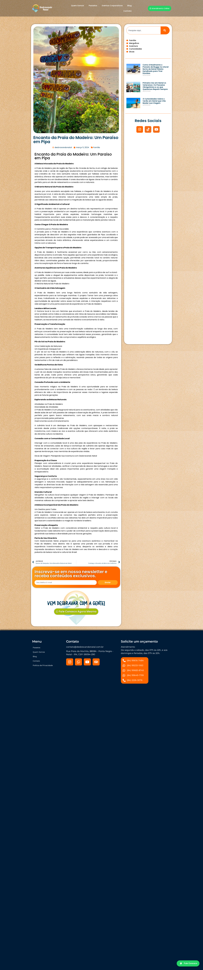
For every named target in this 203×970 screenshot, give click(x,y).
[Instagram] (139, 129)
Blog (129, 5)
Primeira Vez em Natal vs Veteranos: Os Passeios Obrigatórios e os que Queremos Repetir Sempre (155, 86)
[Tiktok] (148, 129)
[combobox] (143, 30)
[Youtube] (156, 129)
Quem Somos (77, 5)
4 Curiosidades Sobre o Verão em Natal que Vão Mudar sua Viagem (154, 101)
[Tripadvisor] (96, 661)
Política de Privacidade (43, 665)
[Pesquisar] (165, 30)
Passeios (93, 5)
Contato (127, 11)
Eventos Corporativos (112, 5)
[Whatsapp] (78, 661)
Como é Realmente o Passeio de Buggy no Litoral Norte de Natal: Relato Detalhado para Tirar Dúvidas (155, 69)
